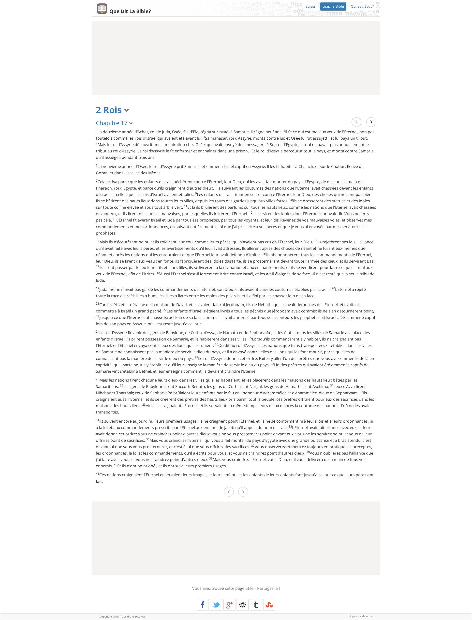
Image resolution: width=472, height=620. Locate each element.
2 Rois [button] (110, 110)
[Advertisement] (236, 58)
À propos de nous (361, 616)
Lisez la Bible (333, 6)
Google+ (229, 605)
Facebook (203, 605)
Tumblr (256, 605)
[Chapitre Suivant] (371, 122)
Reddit (242, 605)
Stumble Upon (269, 605)
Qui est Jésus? (362, 6)
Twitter (216, 605)
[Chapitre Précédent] (356, 122)
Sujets (311, 6)
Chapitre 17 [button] (112, 123)
